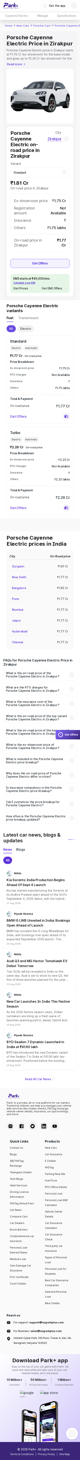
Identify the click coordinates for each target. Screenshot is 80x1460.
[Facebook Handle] (21, 1126)
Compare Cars (19, 1216)
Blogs (13, 1154)
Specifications (66, 15)
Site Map (64, 1454)
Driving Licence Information (19, 1194)
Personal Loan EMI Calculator (56, 1203)
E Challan (50, 1160)
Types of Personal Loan (56, 1260)
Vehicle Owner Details (54, 1214)
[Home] (10, 6)
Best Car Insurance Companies (56, 1283)
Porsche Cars (42, 25)
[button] (66, 416)
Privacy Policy (46, 1454)
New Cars (22, 25)
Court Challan (18, 1283)
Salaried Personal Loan (55, 1294)
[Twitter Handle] (33, 1126)
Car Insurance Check (53, 1237)
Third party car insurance (54, 1248)
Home (8, 25)
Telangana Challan (21, 1172)
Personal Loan (53, 1193)
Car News (16, 1209)
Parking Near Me (55, 1173)
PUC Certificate (19, 1277)
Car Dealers (17, 1223)
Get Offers (40, 263)
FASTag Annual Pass (22, 1203)
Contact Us (16, 1147)
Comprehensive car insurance (22, 1239)
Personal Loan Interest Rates (18, 1250)
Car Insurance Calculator (53, 1225)
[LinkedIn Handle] (44, 1126)
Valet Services (18, 1185)
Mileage (42, 15)
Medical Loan (18, 1259)
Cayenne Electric (16, 15)
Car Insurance (53, 1154)
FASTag (49, 1167)
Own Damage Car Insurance (20, 1268)
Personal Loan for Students (55, 1271)
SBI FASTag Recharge (17, 1163)
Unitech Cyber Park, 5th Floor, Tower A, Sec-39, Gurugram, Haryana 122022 (42, 1340)
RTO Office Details (56, 1187)
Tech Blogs (16, 1178)
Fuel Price (51, 1180)
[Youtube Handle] (55, 1126)
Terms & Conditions (22, 1454)
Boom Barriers (18, 1229)
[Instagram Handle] (10, 1126)
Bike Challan (52, 1303)
